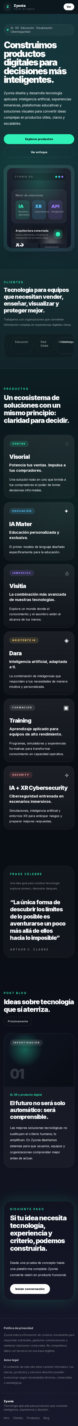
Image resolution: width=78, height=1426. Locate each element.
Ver (69, 6)
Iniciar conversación (30, 1288)
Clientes (18, 1418)
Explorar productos (39, 139)
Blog (46, 1418)
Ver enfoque (39, 152)
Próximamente (18, 1021)
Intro (6, 1418)
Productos (33, 1418)
